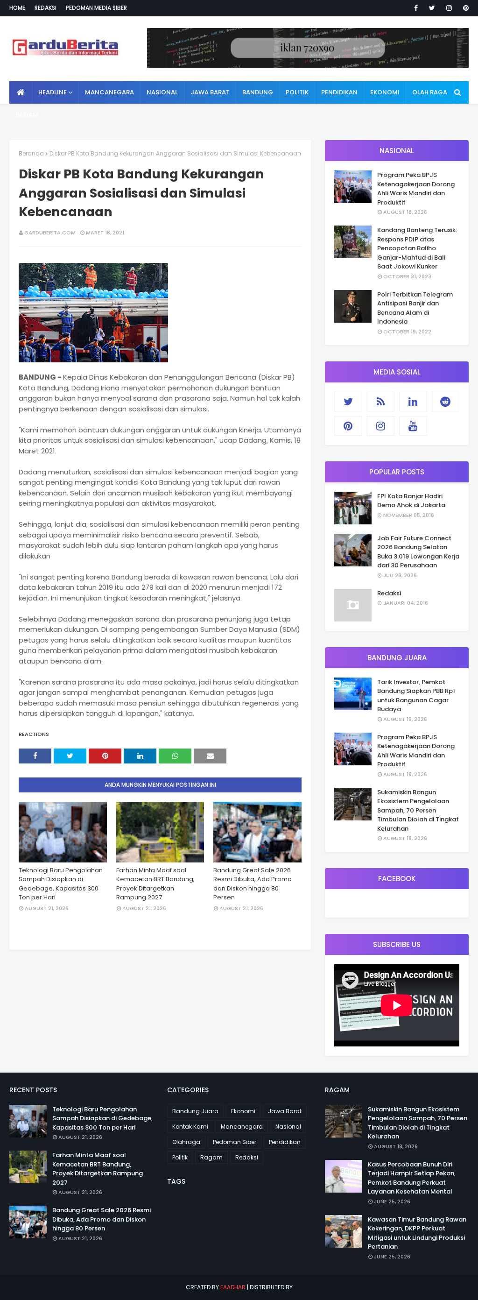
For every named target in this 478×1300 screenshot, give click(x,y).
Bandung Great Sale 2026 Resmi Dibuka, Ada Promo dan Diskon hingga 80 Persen (252, 884)
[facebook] (416, 8)
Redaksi (45, 8)
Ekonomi (243, 1111)
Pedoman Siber (234, 1142)
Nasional (288, 1126)
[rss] (381, 401)
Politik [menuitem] (297, 92)
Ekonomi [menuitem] (385, 92)
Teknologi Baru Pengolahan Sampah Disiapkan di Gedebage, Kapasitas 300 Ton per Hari (61, 884)
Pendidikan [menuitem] (339, 92)
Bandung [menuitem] (257, 92)
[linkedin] (413, 401)
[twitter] (432, 8)
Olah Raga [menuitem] (429, 92)
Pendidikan (285, 1142)
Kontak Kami (190, 1126)
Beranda (31, 153)
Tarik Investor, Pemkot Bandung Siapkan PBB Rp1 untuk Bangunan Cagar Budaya (416, 696)
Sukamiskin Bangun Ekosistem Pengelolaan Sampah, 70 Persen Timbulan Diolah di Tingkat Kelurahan (418, 810)
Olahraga (186, 1142)
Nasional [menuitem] (162, 92)
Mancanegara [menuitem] (109, 92)
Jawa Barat (285, 1111)
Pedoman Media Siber (96, 8)
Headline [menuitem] (52, 92)
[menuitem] (20, 92)
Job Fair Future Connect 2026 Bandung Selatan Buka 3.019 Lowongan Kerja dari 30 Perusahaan (418, 552)
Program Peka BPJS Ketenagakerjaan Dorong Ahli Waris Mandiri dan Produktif (416, 188)
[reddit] (446, 401)
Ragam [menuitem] (26, 114)
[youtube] (413, 426)
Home (17, 8)
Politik (180, 1157)
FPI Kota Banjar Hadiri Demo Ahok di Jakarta (411, 501)
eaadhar (233, 1287)
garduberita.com (50, 232)
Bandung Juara (195, 1111)
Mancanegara (242, 1126)
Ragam (211, 1157)
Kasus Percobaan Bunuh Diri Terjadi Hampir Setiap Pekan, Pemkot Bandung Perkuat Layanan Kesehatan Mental (412, 1178)
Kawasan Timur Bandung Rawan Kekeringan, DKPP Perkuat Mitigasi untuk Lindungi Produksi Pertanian (417, 1233)
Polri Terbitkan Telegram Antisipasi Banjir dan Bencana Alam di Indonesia (415, 308)
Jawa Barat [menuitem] (210, 92)
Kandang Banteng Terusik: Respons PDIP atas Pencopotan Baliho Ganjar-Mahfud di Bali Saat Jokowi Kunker (417, 248)
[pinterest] (464, 8)
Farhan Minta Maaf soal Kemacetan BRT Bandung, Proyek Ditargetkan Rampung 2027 (155, 884)
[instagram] (449, 8)
